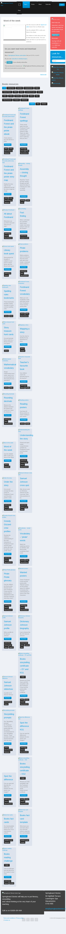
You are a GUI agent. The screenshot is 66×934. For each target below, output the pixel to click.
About (40, 4)
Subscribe (48, 4)
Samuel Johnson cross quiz (24, 481)
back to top (43, 74)
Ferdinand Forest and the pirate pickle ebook (9, 127)
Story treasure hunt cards (8, 331)
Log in (9, 62)
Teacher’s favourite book (24, 365)
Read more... (56, 35)
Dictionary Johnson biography (24, 624)
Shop (19, 10)
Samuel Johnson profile (8, 624)
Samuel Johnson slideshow (8, 685)
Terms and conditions (9, 918)
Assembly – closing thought (24, 172)
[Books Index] (56, 19)
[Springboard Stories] (8, 4)
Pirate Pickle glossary (8, 577)
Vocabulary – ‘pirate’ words (25, 537)
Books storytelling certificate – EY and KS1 (25, 666)
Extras (33, 4)
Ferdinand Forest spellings (24, 117)
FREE (22, 677)
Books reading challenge (8, 857)
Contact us (7, 920)
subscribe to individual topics (19, 58)
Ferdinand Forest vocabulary (25, 290)
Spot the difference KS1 (24, 726)
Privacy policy (19, 918)
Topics (25, 4)
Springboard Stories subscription (17, 55)
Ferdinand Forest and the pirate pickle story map (9, 173)
